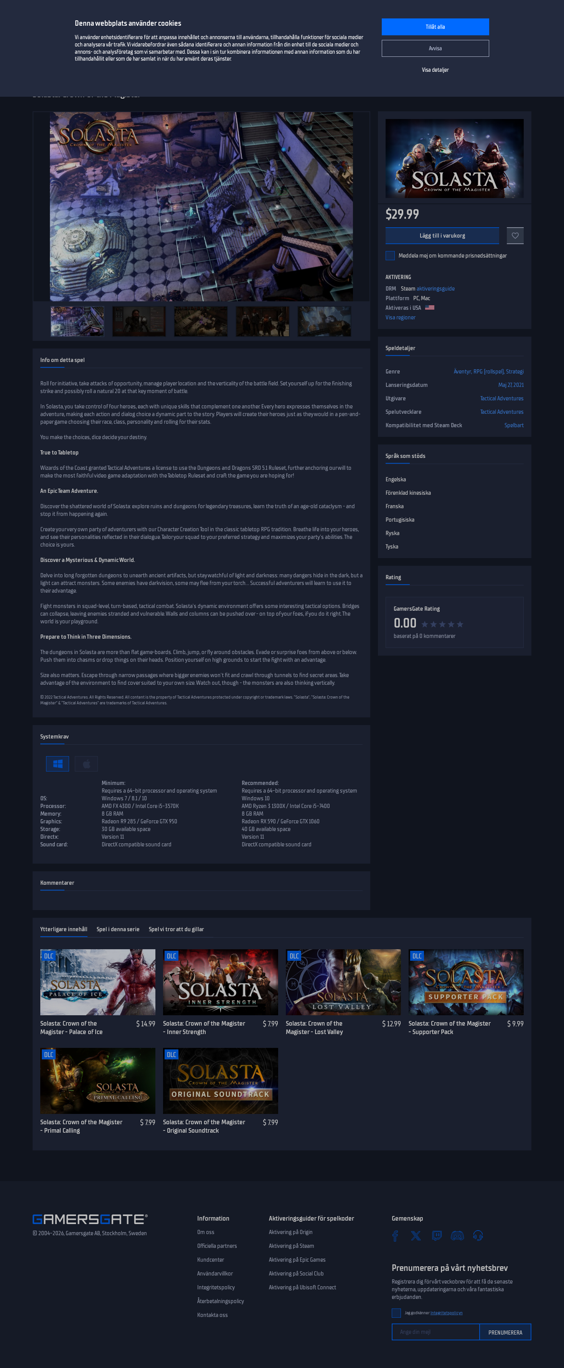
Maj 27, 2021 (511, 385)
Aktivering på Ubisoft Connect (302, 1287)
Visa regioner (401, 317)
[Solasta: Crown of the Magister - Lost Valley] (343, 982)
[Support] (478, 1235)
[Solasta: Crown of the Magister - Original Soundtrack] (220, 1081)
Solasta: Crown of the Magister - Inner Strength (204, 1027)
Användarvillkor (215, 1273)
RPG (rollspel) (488, 371)
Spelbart (514, 425)
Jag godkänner (434, 1313)
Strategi (515, 371)
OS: (43, 798)
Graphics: (51, 821)
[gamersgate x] (416, 1235)
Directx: (49, 837)
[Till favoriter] (515, 235)
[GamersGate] (90, 1225)
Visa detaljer (435, 70)
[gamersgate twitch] (436, 1235)
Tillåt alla (435, 27)
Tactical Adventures (502, 398)
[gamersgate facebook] (395, 1235)
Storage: (50, 829)
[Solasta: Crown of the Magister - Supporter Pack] (466, 982)
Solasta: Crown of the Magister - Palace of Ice (71, 1027)
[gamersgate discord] (457, 1235)
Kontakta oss (212, 1315)
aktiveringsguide (436, 288)
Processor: (53, 806)
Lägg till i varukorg (442, 236)
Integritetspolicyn (446, 1313)
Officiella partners (217, 1246)
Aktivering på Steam (291, 1246)
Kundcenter (210, 1260)
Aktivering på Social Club (296, 1273)
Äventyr (462, 371)
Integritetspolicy (216, 1287)
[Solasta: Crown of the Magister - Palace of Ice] (97, 982)
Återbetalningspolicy (220, 1301)
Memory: (50, 814)
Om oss (205, 1232)
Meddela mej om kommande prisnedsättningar (453, 255)
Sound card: (54, 844)
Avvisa (435, 48)
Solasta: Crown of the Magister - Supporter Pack (449, 1027)
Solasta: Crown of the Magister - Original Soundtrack (204, 1126)
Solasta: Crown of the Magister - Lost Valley (314, 1027)
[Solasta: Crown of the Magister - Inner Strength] (220, 982)
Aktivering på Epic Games (297, 1260)
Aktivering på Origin (291, 1232)
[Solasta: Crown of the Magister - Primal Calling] (97, 1081)
